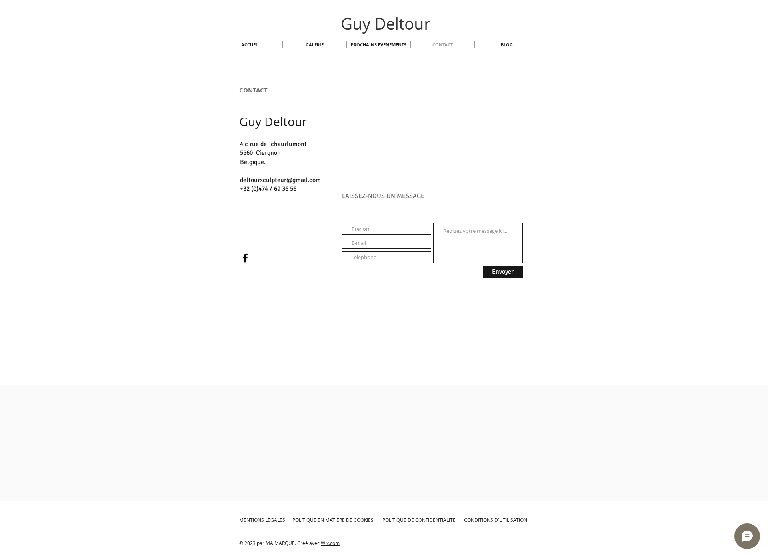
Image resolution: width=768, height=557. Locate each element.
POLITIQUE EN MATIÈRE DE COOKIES (333, 520)
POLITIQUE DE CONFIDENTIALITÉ (419, 520)
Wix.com (330, 543)
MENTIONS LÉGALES (262, 520)
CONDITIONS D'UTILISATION (495, 520)
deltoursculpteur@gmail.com (280, 180)
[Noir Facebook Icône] (245, 258)
